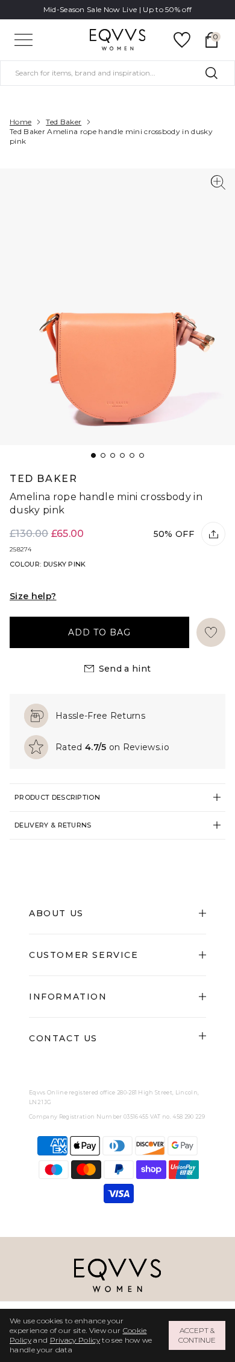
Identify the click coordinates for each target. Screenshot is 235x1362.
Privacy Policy (75, 1339)
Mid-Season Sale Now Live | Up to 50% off (117, 9)
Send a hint (125, 668)
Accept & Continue (197, 1335)
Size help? (33, 596)
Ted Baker (63, 121)
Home (20, 121)
